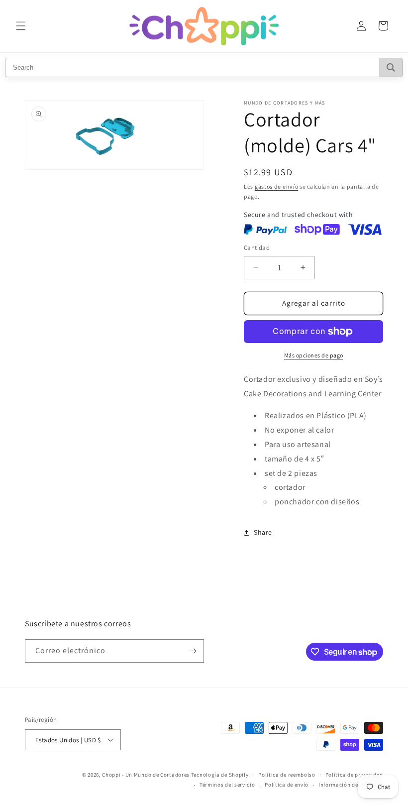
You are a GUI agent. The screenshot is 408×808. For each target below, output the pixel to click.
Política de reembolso (286, 774)
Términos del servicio (227, 784)
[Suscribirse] (193, 651)
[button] (21, 26)
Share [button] (263, 532)
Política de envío (286, 784)
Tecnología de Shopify (220, 774)
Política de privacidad (354, 774)
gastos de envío (277, 186)
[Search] (391, 67)
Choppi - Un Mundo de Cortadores (146, 774)
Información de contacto (350, 784)
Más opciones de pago (313, 355)
